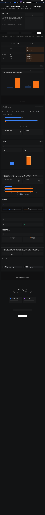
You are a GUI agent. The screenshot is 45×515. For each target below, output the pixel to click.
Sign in (42, 0)
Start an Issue (27, 137)
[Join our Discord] (29, 0)
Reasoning (3, 50)
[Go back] (1, 33)
